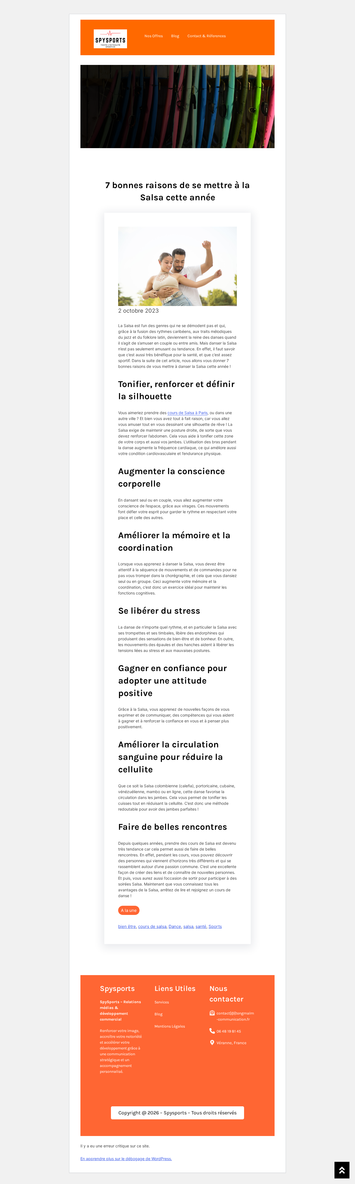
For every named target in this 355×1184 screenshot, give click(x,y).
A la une (129, 910)
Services (161, 1002)
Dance (175, 926)
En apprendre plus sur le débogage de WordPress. (126, 1158)
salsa (188, 926)
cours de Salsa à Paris (187, 412)
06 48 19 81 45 (229, 1031)
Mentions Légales (169, 1026)
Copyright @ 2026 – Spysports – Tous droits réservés (177, 1113)
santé (201, 926)
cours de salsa (152, 926)
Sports (215, 926)
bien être (127, 926)
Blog (158, 1014)
